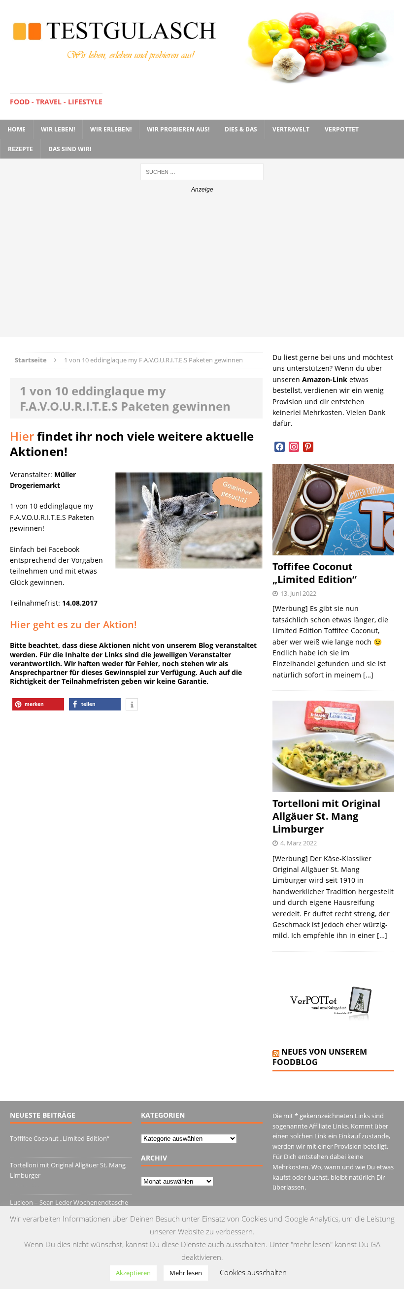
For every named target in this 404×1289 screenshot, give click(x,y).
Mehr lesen (185, 1272)
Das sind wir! (69, 149)
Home (16, 129)
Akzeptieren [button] (133, 1272)
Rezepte (20, 149)
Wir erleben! (111, 129)
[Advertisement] (202, 268)
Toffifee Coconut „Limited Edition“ (314, 573)
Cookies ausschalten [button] (253, 1272)
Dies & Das (241, 129)
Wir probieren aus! (178, 129)
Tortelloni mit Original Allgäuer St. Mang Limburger (326, 816)
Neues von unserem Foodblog (319, 1056)
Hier (22, 436)
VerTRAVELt (290, 129)
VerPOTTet (342, 129)
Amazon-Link (324, 379)
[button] (38, 704)
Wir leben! (58, 129)
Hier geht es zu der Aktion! (73, 624)
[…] (368, 674)
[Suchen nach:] (202, 171)
